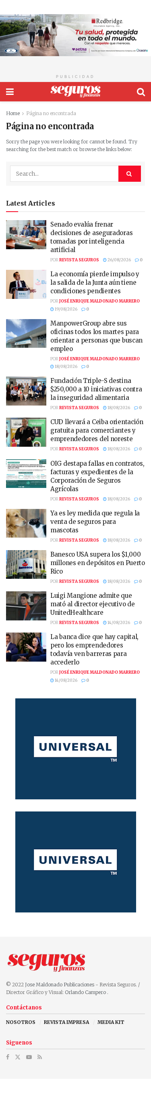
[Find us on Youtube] (29, 1057)
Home (13, 113)
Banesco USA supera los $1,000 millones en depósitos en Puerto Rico (97, 563)
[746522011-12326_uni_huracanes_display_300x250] (75, 748)
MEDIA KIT (110, 1022)
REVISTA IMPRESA (66, 1022)
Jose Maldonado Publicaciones (59, 985)
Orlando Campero (86, 992)
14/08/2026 (118, 622)
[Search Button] (141, 91)
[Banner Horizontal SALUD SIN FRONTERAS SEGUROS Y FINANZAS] (75, 35)
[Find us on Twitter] (18, 1057)
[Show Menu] (10, 91)
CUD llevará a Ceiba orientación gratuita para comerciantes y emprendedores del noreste (96, 430)
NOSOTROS (20, 1022)
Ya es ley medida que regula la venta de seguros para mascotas (95, 521)
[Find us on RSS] (39, 1057)
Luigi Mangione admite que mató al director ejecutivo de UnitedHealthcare (92, 604)
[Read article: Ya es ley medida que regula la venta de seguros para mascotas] (26, 523)
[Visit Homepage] (75, 92)
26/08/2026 (119, 260)
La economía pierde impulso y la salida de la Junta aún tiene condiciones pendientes (94, 282)
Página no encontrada (51, 113)
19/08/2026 (65, 309)
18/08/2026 (65, 366)
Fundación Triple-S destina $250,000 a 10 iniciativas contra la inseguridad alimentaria (96, 389)
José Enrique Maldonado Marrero (99, 301)
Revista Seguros (79, 260)
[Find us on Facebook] (7, 1057)
